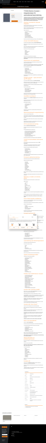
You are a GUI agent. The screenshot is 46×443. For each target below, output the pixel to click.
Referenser (28, 1)
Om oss (23, 1)
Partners (26, 1)
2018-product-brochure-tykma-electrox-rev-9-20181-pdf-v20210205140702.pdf (32, 407)
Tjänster (17, 1)
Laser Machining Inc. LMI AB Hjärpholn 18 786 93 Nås (17, 432)
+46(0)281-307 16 (13, 17)
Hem (2, 4)
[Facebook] (4, 427)
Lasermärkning (8, 4)
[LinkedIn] (6, 427)
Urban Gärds (12, 15)
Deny (14, 227)
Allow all (32, 227)
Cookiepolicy (3, 440)
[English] (42, 1)
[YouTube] (2, 427)
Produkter (14, 1)
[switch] (19, 224)
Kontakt (32, 1)
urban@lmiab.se (13, 16)
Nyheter (20, 1)
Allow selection (23, 227)
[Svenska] (43, 1)
